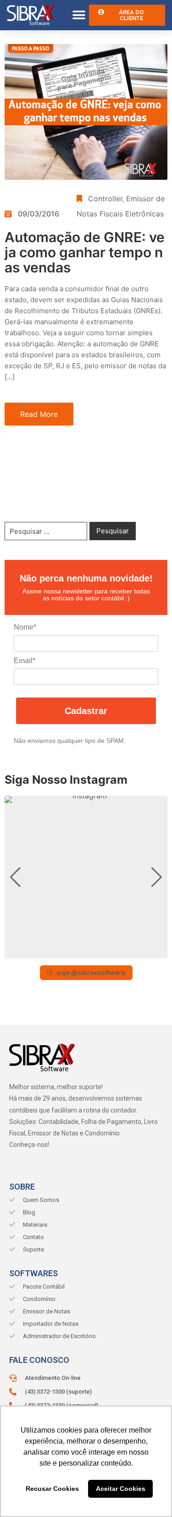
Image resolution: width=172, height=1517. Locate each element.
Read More (39, 414)
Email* (24, 660)
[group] (86, 877)
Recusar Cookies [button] (52, 1488)
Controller (105, 198)
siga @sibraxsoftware (90, 972)
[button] (78, 15)
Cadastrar (86, 711)
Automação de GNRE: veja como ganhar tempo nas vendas (85, 252)
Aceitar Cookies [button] (120, 1488)
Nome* (25, 627)
